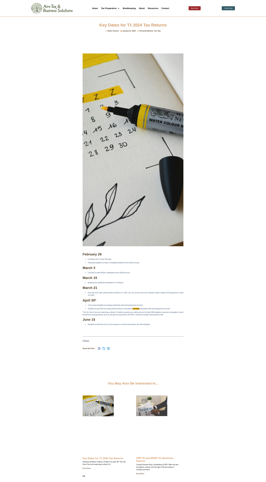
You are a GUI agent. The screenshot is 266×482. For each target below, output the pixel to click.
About (142, 8)
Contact (165, 8)
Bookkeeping (129, 8)
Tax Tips (157, 31)
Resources (153, 8)
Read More (87, 468)
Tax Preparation (109, 8)
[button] (99, 348)
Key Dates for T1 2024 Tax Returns (103, 458)
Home (95, 8)
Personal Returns (146, 31)
